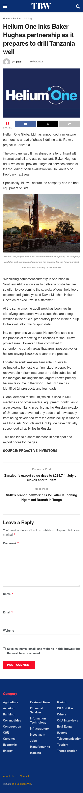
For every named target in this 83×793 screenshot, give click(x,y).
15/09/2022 (36, 61)
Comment (11, 543)
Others (61, 714)
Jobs (33, 740)
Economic (10, 745)
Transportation (67, 751)
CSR (6, 732)
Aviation (9, 708)
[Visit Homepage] (41, 6)
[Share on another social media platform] (69, 124)
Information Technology (38, 720)
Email (8, 612)
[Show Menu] (5, 6)
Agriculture (10, 702)
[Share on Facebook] (25, 124)
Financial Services (36, 710)
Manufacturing (40, 747)
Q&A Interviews (67, 720)
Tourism (62, 745)
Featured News (40, 702)
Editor (19, 61)
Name (8, 594)
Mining (28, 18)
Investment (37, 734)
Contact (24, 776)
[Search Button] (78, 6)
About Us (8, 776)
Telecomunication (69, 738)
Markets (35, 753)
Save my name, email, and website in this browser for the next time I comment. (43, 651)
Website (8, 630)
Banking (9, 714)
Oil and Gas (65, 708)
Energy (8, 751)
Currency (9, 738)
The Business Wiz (21, 783)
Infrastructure (39, 728)
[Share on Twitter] (48, 124)
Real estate (65, 726)
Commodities (12, 720)
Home (6, 18)
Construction (12, 726)
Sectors (17, 18)
